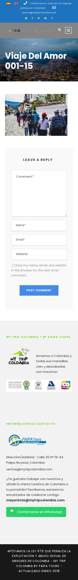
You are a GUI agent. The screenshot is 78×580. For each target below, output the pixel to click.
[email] (26, 18)
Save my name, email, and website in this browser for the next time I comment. (38, 270)
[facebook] (32, 18)
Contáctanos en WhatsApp (39, 511)
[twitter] (38, 18)
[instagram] (52, 18)
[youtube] (45, 18)
